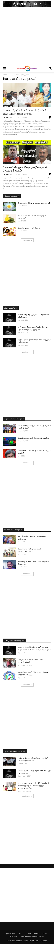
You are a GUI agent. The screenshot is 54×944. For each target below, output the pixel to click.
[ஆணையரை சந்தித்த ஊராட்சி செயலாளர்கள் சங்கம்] (9, 552)
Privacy (44, 933)
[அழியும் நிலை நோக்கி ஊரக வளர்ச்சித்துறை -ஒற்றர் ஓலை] (9, 342)
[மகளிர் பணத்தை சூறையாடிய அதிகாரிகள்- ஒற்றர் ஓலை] (9, 317)
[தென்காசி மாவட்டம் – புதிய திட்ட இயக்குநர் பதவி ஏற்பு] (9, 453)
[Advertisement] (27, 37)
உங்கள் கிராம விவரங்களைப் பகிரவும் (32, 936)
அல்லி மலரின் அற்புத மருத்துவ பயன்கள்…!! (34, 203)
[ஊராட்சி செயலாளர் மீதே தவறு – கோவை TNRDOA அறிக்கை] (9, 675)
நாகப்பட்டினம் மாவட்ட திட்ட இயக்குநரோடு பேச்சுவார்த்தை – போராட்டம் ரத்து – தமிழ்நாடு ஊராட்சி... (33, 785)
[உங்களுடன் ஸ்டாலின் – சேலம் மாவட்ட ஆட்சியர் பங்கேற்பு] (9, 663)
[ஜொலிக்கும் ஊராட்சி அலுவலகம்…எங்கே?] (9, 441)
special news (7, 106)
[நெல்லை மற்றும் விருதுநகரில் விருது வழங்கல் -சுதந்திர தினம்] (9, 428)
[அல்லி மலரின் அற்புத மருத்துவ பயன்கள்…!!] (9, 206)
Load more (26, 240)
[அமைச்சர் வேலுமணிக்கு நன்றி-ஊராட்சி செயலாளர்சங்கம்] (27, 152)
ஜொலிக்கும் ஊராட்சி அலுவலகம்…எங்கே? (33, 438)
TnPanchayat (8, 117)
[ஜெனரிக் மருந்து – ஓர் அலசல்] (9, 231)
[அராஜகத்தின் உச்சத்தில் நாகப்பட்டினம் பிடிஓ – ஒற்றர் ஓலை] (9, 773)
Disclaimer (14, 936)
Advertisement (33, 933)
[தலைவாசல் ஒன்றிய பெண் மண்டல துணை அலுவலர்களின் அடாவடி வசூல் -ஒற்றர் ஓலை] (9, 650)
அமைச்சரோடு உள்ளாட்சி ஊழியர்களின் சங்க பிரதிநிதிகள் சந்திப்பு (24, 112)
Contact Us (22, 933)
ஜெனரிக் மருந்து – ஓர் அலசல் (29, 228)
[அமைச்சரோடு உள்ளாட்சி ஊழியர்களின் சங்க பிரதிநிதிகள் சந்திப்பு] (27, 95)
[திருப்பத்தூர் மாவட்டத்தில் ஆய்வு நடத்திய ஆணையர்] (9, 564)
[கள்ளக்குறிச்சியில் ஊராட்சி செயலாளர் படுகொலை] (9, 539)
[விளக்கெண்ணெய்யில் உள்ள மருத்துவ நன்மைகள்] (9, 218)
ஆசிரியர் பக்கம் (10, 933)
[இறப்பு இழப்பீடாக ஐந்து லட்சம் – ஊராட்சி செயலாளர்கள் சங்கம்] (9, 761)
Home (5, 75)
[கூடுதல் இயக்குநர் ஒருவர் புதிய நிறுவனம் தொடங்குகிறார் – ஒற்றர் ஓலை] (9, 330)
